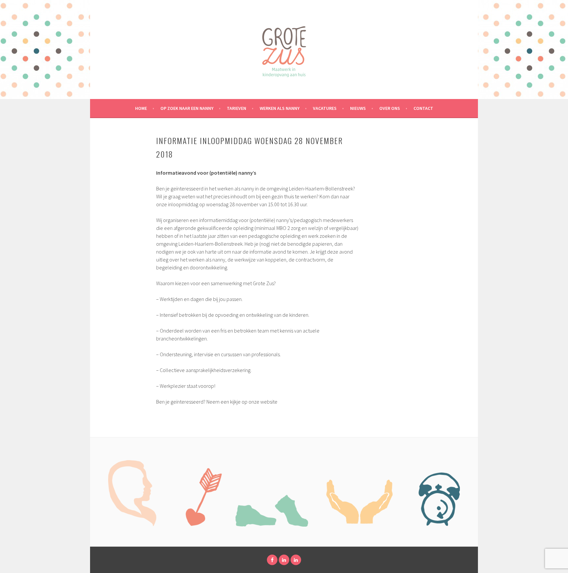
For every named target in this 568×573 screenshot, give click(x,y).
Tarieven (236, 108)
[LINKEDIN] (284, 560)
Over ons (389, 108)
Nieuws (358, 108)
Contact (423, 108)
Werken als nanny (279, 108)
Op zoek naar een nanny (186, 108)
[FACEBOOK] (272, 560)
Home (141, 108)
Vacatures (325, 108)
